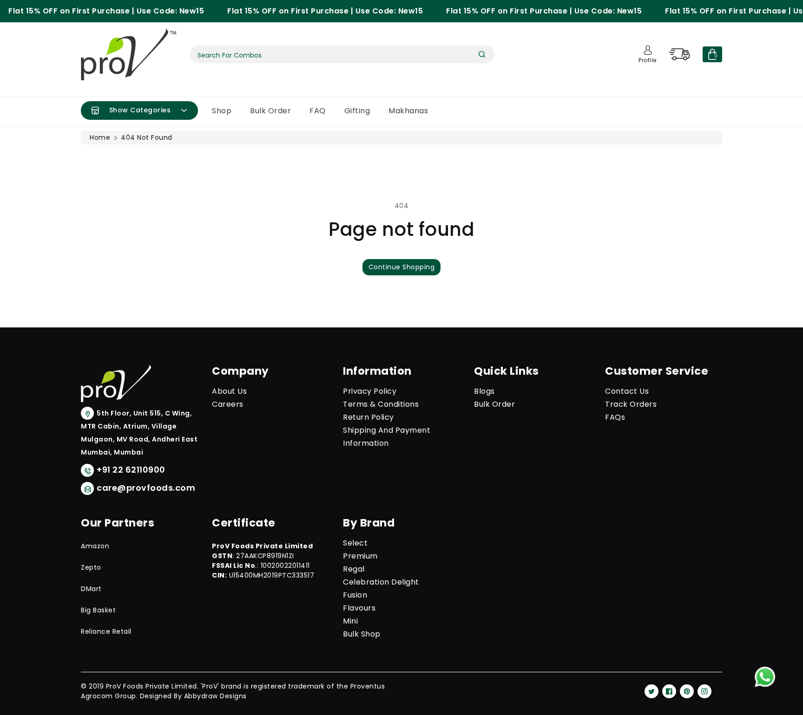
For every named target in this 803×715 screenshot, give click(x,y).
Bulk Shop (362, 634)
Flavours (359, 608)
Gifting (357, 110)
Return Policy (368, 417)
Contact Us (627, 391)
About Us (229, 391)
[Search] (481, 54)
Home (100, 137)
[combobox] (342, 54)
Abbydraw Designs (215, 696)
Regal (354, 569)
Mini (350, 621)
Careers (228, 404)
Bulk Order (270, 110)
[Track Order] (684, 53)
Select (355, 543)
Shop (221, 110)
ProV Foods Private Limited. (152, 686)
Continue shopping (402, 267)
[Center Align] (95, 110)
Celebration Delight (381, 582)
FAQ (317, 110)
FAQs (615, 417)
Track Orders (631, 404)
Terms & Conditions (381, 404)
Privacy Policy (369, 391)
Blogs (484, 391)
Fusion (355, 595)
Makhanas (408, 110)
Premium (360, 556)
